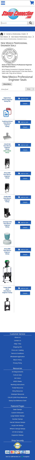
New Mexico (4, 37)
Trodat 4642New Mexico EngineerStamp (7, 199)
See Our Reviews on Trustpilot (17, 456)
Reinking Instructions (17, 384)
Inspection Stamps (17, 435)
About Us (18, 337)
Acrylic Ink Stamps (17, 425)
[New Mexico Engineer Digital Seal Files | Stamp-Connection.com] (7, 107)
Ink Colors (17, 378)
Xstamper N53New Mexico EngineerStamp (7, 224)
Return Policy (17, 360)
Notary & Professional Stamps (16, 34)
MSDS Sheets (17, 381)
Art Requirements (17, 372)
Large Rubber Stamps (17, 416)
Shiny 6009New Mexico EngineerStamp (7, 251)
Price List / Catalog (18, 350)
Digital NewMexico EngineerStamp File (7, 99)
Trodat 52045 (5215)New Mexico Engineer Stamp (7, 290)
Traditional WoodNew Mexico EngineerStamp (7, 123)
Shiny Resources (17, 391)
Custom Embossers (17, 413)
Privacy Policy (17, 363)
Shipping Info (17, 347)
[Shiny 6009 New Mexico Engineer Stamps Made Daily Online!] (7, 260)
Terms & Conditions (17, 353)
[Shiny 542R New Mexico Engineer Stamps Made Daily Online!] (7, 184)
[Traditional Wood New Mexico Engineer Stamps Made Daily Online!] (7, 132)
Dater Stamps (17, 409)
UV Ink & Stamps (17, 432)
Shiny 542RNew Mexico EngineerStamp (7, 175)
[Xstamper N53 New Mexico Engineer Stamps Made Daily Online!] (7, 233)
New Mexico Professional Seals (21, 37)
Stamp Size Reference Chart (17, 400)
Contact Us (17, 340)
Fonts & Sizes (17, 375)
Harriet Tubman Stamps (17, 422)
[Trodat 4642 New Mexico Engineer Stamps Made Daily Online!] (7, 208)
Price (28, 89)
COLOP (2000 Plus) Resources (17, 397)
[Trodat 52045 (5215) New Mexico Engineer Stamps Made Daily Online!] (7, 299)
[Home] (1, 34)
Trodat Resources (17, 388)
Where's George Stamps (17, 429)
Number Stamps (17, 419)
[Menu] (3, 3)
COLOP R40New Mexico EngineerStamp (7, 148)
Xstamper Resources (17, 394)
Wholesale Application (17, 356)
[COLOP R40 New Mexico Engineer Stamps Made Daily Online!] (7, 159)
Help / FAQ (17, 344)
